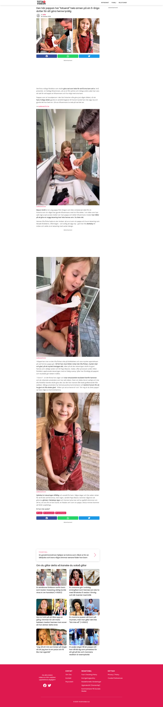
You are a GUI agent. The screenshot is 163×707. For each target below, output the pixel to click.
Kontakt (68, 678)
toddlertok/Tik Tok (43, 106)
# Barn (39, 513)
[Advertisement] (68, 73)
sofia (44, 14)
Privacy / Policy (113, 674)
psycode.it (69, 682)
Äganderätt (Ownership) (91, 685)
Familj (114, 3)
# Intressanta (49, 513)
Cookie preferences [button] (115, 678)
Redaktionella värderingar (91, 682)
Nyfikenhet (105, 3)
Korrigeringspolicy (88, 678)
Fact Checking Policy (89, 674)
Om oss (69, 674)
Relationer (123, 3)
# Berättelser (61, 513)
